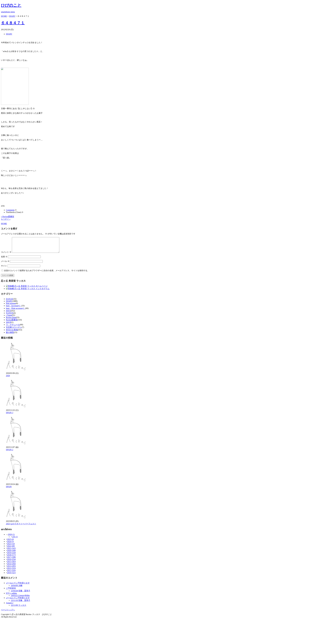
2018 (11, 555)
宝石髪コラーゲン (14, 327)
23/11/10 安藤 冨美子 (20, 600)
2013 (11, 566)
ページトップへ (8, 610)
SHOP (8, 322)
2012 (11, 568)
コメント (6, 252)
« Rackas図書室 (7, 216)
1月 (15, 537)
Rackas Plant (11, 317)
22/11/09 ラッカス (18, 605)
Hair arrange (11, 303)
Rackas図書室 (12, 320)
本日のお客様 (12, 330)
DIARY (12, 16)
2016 (11, 559)
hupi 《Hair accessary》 (15, 308)
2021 (11, 548)
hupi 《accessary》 (13, 306)
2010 (11, 573)
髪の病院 (10, 332)
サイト (4, 266)
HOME (4, 16)
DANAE (9, 299)
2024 (10, 541)
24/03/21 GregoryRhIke (20, 595)
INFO (8, 311)
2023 (11, 544)
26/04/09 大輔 (16, 585)
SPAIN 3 (9, 413)
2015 (11, 561)
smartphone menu (8, 12)
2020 (11, 550)
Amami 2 (9, 603)
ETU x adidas (11, 593)
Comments (10, 210)
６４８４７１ (13, 23)
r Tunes (9, 315)
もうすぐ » (5, 219)
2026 (8, 376)
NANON (9, 313)
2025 (10, 539)
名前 (4, 257)
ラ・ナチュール (13, 325)
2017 (11, 557)
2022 (11, 546)
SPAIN (9, 487)
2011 (11, 570)
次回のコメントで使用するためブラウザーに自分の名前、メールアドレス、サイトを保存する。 (46, 270)
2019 (11, 553)
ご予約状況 (11, 588)
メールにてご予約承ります (18, 583)
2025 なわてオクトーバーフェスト (21, 524)
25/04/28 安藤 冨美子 (20, 591)
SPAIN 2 (9, 450)
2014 (11, 564)
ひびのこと (11, 5)
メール (5, 261)
